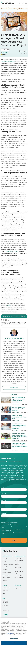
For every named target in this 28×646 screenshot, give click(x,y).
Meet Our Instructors (8, 564)
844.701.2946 (6, 588)
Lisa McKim (5, 52)
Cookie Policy (6, 610)
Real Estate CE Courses (18, 568)
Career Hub (4, 8)
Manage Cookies (8, 615)
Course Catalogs (6, 577)
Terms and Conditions (5, 601)
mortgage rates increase (11, 251)
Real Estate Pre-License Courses (19, 559)
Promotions (5, 575)
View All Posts (14, 388)
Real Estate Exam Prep (19, 572)
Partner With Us (6, 567)
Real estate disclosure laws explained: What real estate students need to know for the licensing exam (19, 436)
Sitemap (5, 580)
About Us (5, 558)
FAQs (4, 593)
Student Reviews (7, 572)
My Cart (22, 3)
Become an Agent (13, 8)
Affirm (4, 561)
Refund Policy (6, 608)
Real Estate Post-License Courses (19, 576)
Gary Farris (16, 404)
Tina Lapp (15, 430)
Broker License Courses (18, 563)
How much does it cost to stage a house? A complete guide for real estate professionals (18, 400)
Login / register (18, 588)
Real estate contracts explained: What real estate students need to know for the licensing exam (19, 426)
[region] (14, 632)
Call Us (19, 3)
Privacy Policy (6, 605)
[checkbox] (14, 528)
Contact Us (5, 590)
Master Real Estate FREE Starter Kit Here (14, 316)
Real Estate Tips (5, 49)
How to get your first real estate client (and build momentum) (18, 409)
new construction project (8, 61)
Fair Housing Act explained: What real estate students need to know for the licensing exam (19, 446)
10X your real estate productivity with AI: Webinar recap (19, 417)
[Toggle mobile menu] (25, 2)
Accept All (14, 643)
